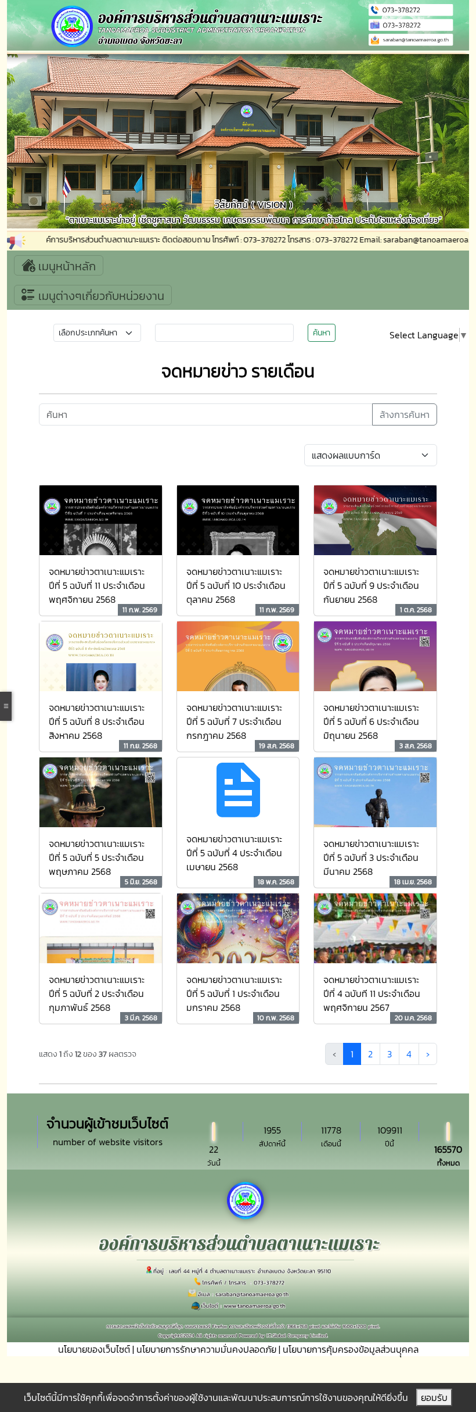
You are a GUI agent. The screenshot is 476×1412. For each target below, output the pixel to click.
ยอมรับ (434, 1397)
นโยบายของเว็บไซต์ (94, 1349)
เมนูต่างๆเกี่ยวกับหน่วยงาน (99, 296)
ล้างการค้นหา (405, 414)
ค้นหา (321, 333)
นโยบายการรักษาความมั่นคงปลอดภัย (206, 1349)
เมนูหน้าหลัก (65, 266)
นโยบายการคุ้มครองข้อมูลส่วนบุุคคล (351, 1349)
